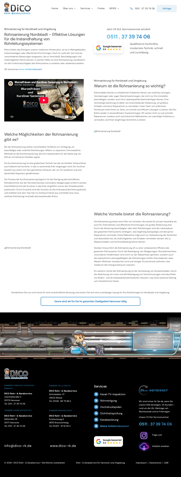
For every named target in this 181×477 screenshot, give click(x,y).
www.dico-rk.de (63, 446)
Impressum (141, 462)
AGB (166, 462)
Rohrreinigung (108, 400)
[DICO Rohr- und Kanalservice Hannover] (16, 367)
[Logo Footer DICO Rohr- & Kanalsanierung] (17, 3)
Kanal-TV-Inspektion (112, 394)
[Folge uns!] (158, 439)
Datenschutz (155, 462)
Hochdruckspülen (111, 407)
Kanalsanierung (109, 419)
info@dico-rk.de (18, 446)
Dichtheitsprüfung (111, 413)
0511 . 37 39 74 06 (128, 36)
